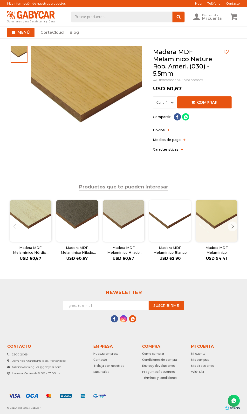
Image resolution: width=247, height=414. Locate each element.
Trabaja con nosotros (108, 365)
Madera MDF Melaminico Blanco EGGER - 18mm (170, 250)
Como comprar (153, 353)
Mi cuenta (198, 353)
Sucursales (101, 372)
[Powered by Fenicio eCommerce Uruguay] (232, 408)
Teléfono (213, 3)
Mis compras (200, 359)
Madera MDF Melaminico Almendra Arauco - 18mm (217, 250)
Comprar (207, 102)
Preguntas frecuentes (158, 372)
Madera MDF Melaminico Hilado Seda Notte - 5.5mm (77, 250)
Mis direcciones (202, 365)
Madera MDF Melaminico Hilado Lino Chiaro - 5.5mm (123, 250)
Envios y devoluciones (158, 365)
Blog (74, 32)
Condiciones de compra (159, 359)
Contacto (233, 3)
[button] (232, 226)
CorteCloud (52, 32)
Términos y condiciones (159, 378)
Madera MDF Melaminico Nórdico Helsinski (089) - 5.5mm (30, 250)
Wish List (197, 372)
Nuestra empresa (105, 353)
